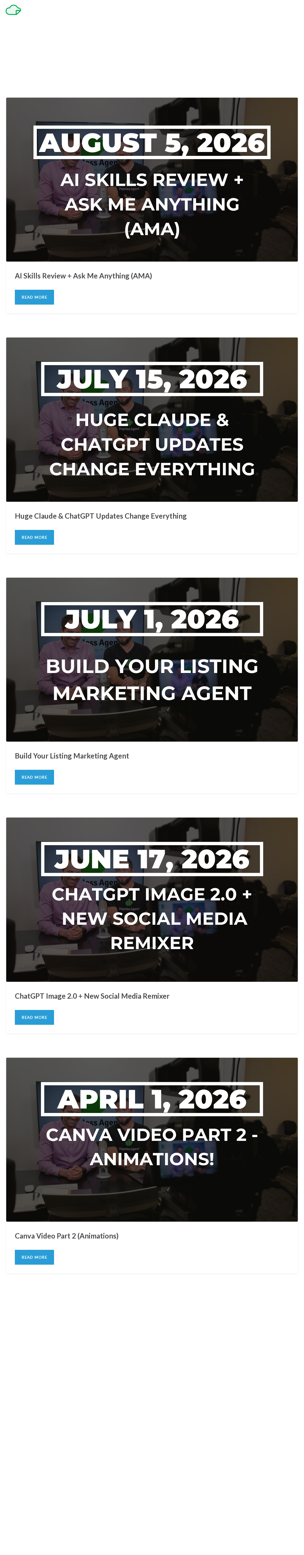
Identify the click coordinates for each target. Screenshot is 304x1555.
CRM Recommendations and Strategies (47, 241)
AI (12, 241)
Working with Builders (68, 488)
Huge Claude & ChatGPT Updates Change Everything (152, 473)
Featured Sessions (96, 241)
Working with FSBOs (193, 488)
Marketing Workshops (89, 728)
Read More (34, 380)
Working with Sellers (268, 488)
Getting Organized (128, 241)
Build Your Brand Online (41, 481)
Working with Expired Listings (149, 488)
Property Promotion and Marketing (148, 248)
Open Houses (120, 728)
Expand (137, 263)
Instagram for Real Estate (202, 721)
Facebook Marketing (98, 721)
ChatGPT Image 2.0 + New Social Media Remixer (152, 953)
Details (166, 263)
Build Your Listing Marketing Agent (152, 713)
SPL (270, 481)
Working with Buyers (106, 488)
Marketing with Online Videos (191, 1201)
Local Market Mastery (177, 481)
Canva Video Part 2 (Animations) (152, 1193)
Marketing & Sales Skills (255, 241)
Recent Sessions (192, 248)
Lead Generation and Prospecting (172, 241)
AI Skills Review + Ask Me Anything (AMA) (152, 233)
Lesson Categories (217, 241)
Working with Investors (230, 488)
